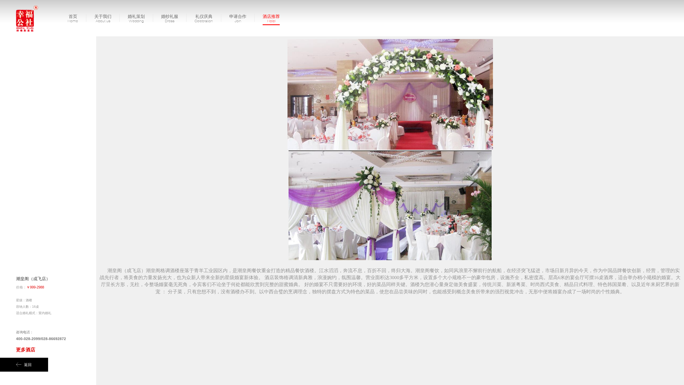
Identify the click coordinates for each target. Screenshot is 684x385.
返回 (28, 365)
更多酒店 (25, 349)
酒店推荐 (271, 18)
